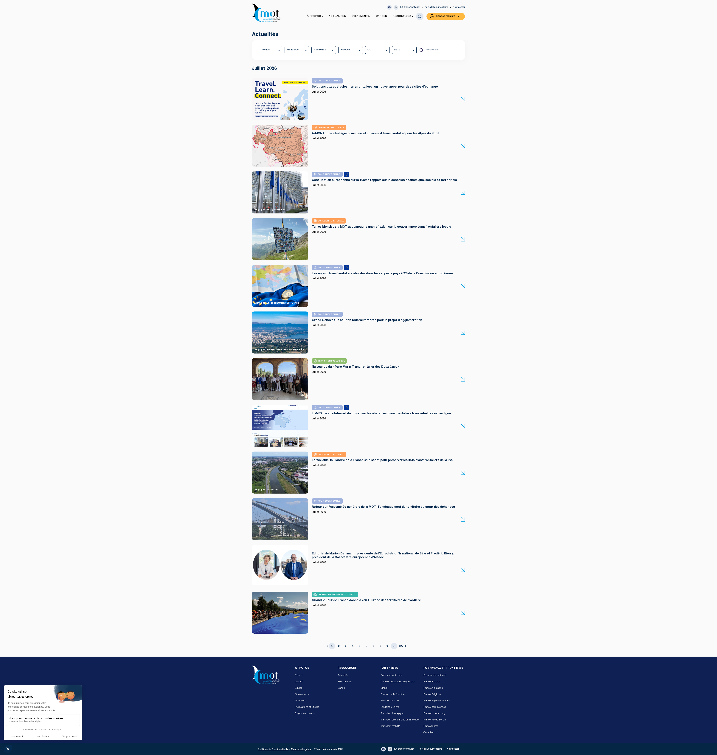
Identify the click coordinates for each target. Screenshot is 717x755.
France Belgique (432, 694)
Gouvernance (302, 694)
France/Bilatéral (431, 682)
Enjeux (298, 675)
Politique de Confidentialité (273, 749)
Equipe (298, 688)
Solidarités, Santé (390, 707)
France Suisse (430, 726)
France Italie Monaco (434, 707)
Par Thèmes (389, 668)
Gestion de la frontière (393, 694)
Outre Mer (428, 732)
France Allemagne (433, 688)
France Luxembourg (434, 713)
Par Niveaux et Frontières (443, 668)
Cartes (341, 688)
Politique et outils (390, 701)
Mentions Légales (301, 749)
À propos (302, 668)
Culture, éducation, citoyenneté (398, 682)
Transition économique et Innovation (400, 720)
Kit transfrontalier (410, 7)
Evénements (344, 682)
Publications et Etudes (307, 707)
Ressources (347, 668)
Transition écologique (392, 713)
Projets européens (304, 713)
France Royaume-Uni (434, 720)
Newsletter (459, 7)
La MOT (299, 682)
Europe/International (434, 675)
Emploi (384, 688)
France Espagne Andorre (436, 701)
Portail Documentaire (436, 7)
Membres (300, 701)
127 (401, 645)
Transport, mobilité (390, 726)
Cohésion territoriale (391, 675)
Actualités (343, 675)
